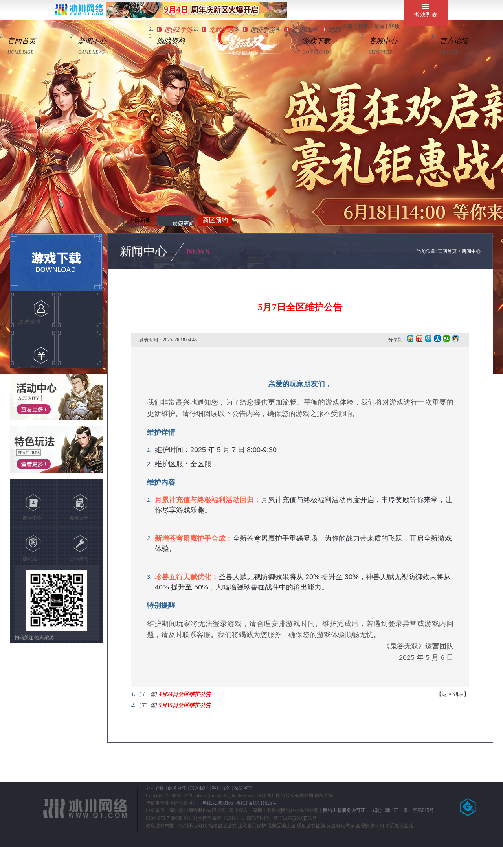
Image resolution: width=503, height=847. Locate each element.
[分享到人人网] (437, 338)
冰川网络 (79, 9)
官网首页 (21, 41)
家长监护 (243, 788)
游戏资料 (171, 41)
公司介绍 (155, 788)
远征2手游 (178, 29)
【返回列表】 (452, 694)
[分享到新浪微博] (419, 338)
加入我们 (199, 788)
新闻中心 (92, 41)
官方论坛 (454, 41)
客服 (394, 26)
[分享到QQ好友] (455, 338)
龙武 (334, 29)
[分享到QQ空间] (410, 338)
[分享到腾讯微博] (428, 338)
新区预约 (215, 220)
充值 (378, 26)
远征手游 (262, 29)
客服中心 (383, 41)
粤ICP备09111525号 (256, 803)
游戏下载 (316, 41)
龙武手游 (221, 29)
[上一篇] (148, 694)
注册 (347, 26)
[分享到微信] (446, 338)
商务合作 (177, 788)
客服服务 (221, 788)
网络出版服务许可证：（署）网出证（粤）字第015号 (378, 810)
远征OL (301, 29)
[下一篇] (148, 705)
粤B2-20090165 (217, 803)
